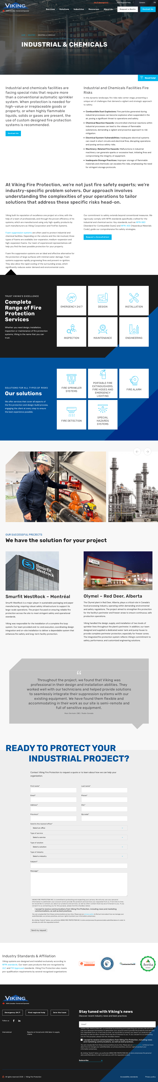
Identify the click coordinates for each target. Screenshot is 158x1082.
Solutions (64, 9)
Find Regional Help (124, 3)
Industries (79, 9)
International (7, 1032)
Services (50, 9)
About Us (108, 9)
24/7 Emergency (101, 3)
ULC (4, 968)
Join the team (59, 1013)
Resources (94, 9)
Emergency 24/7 (12, 1013)
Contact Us (148, 9)
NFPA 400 (125, 225)
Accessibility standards (129, 1077)
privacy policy (89, 914)
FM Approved (17, 968)
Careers (142, 3)
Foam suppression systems (19, 232)
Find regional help (36, 1013)
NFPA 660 (140, 222)
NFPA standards (9, 964)
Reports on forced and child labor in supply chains (43, 1033)
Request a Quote (128, 9)
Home (23, 35)
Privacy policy (150, 1077)
